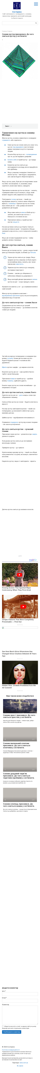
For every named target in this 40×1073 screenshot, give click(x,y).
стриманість (6, 140)
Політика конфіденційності (11, 1050)
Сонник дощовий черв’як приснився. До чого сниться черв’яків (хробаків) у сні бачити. (18, 775)
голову (13, 199)
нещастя (16, 222)
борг (3, 233)
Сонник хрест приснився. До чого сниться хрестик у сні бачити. (19, 716)
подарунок (14, 422)
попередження (31, 154)
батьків (33, 252)
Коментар (5, 1004)
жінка (23, 212)
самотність (19, 264)
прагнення (16, 296)
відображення (7, 296)
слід (13, 147)
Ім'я (4, 991)
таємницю (12, 203)
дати (21, 395)
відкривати (20, 147)
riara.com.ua (24, 1063)
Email (4, 998)
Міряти (4, 367)
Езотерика (17, 12)
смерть (34, 434)
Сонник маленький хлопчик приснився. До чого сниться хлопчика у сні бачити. (16, 745)
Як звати (20, 1066)
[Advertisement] (20, 101)
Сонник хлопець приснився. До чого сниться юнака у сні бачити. (19, 805)
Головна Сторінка (7, 31)
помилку (10, 381)
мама (13, 379)
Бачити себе (12, 160)
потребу (10, 358)
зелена (34, 279)
